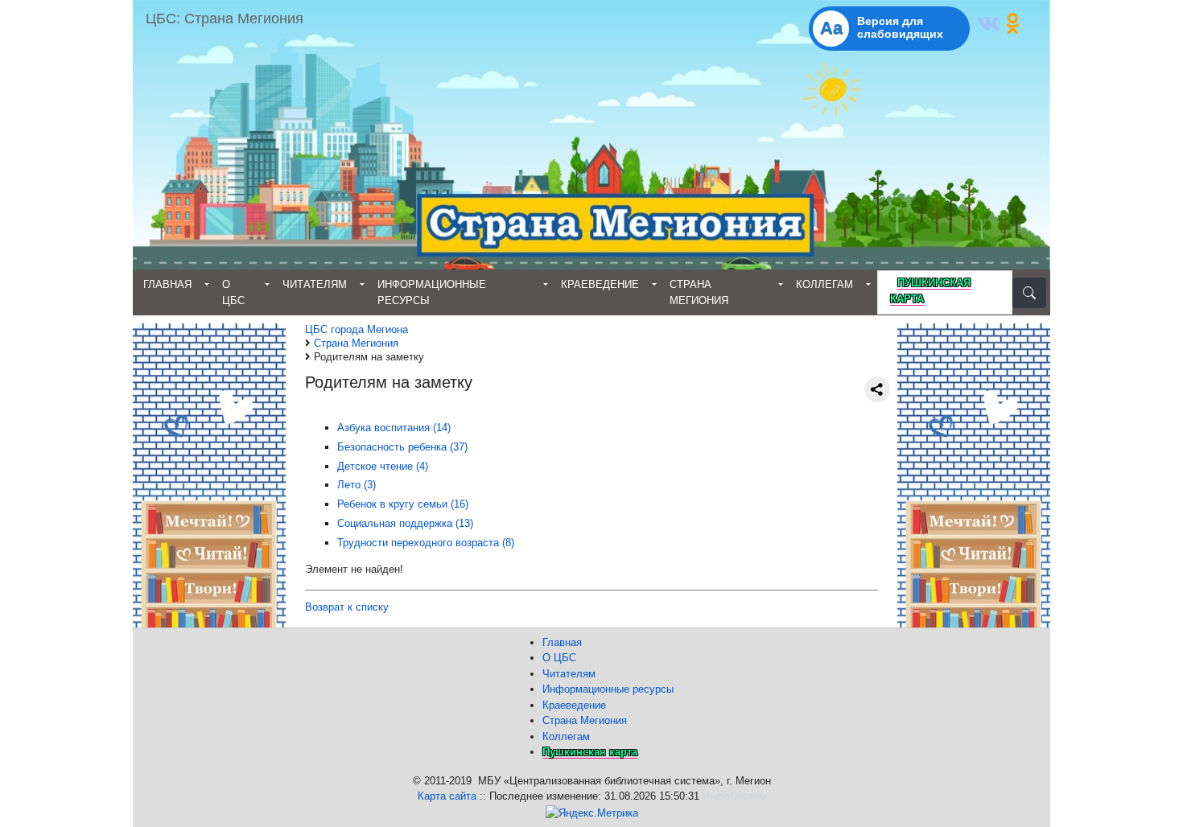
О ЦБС (233, 292)
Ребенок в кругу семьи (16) (402, 504)
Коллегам (824, 284)
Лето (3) (356, 485)
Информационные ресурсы (431, 292)
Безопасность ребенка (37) (402, 447)
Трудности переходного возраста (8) (425, 543)
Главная (167, 284)
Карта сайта (447, 796)
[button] (990, 28)
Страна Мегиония (699, 292)
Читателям (314, 284)
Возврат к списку (347, 607)
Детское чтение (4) (382, 466)
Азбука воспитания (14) (394, 428)
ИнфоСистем (734, 796)
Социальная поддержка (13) (405, 523)
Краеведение (600, 284)
